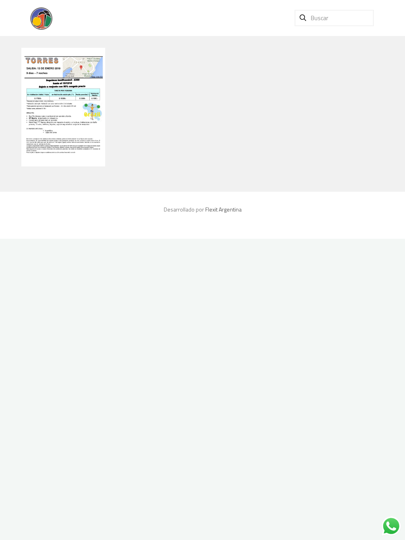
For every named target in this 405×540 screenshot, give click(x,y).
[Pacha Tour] (41, 18)
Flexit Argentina (223, 209)
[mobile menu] (272, 18)
